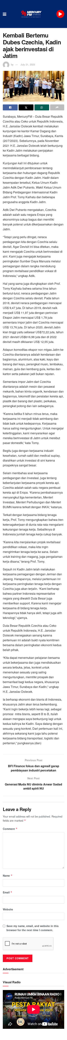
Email (7, 892)
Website (8, 909)
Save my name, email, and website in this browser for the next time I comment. (33, 928)
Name (7, 875)
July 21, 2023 (27, 64)
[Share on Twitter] (26, 107)
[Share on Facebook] (10, 107)
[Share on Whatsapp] (41, 107)
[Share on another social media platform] (57, 107)
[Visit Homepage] (31, 14)
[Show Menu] (4, 14)
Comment (10, 829)
